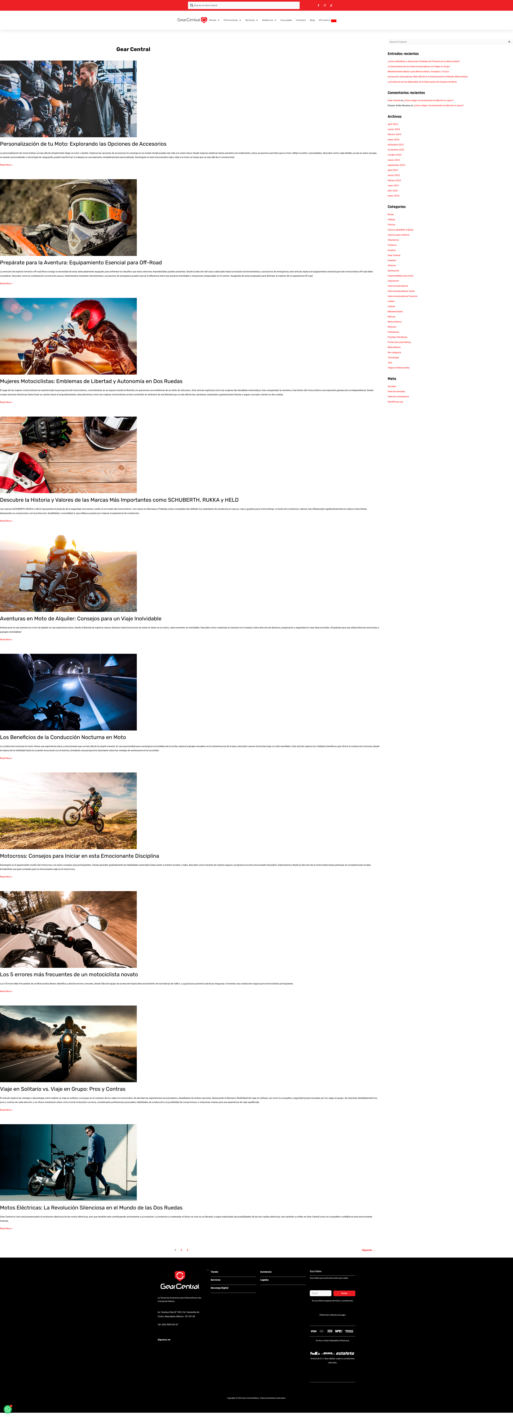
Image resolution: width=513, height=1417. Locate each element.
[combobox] (244, 5)
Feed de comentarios (398, 396)
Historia (392, 265)
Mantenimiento (395, 311)
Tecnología (393, 357)
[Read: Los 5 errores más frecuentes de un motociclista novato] (68, 929)
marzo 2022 (394, 175)
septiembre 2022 (396, 165)
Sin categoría (394, 352)
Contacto (301, 20)
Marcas (391, 316)
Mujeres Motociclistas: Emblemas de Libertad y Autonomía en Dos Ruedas (91, 381)
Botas (391, 214)
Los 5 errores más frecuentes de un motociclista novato (69, 974)
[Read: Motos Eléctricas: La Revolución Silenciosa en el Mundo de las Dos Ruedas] (68, 1162)
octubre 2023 (394, 154)
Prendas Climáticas (397, 337)
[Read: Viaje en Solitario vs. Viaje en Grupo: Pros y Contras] (68, 1043)
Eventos (392, 250)
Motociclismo (395, 321)
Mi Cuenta (324, 20)
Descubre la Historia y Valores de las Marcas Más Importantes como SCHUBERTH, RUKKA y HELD (119, 500)
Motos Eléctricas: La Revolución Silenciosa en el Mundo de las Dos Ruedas (91, 1208)
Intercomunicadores (398, 286)
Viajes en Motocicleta (398, 367)
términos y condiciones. (342, 1300)
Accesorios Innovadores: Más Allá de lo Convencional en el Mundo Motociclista (428, 76)
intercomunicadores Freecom (402, 296)
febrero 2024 (394, 134)
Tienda (212, 20)
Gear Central (394, 100)
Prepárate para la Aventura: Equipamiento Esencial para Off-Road (81, 262)
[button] (8, 1409)
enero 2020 (393, 195)
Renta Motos (394, 347)
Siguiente (368, 1250)
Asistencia (267, 20)
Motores (392, 326)
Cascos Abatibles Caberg (400, 229)
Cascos (391, 224)
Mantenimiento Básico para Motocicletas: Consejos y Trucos (418, 71)
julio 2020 (393, 190)
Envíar (344, 1293)
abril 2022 (393, 170)
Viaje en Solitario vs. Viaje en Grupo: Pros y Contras (62, 1089)
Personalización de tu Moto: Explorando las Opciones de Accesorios (83, 144)
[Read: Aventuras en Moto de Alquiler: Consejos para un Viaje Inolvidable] (68, 573)
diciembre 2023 (396, 144)
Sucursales (286, 20)
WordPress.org (395, 401)
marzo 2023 (394, 160)
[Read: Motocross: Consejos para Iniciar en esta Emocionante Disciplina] (68, 810)
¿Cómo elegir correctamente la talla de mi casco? (429, 100)
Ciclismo (392, 245)
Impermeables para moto (400, 275)
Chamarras (393, 240)
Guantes (392, 260)
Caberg (391, 219)
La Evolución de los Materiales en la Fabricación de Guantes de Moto (422, 81)
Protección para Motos (399, 342)
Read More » (6, 164)
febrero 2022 (394, 180)
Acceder (392, 386)
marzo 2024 (394, 129)
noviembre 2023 (396, 149)
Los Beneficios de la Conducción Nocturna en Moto (63, 737)
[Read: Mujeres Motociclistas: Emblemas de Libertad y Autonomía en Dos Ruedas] (68, 336)
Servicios (250, 20)
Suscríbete (315, 1271)
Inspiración (393, 280)
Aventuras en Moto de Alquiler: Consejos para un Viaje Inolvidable (80, 618)
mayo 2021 (393, 185)
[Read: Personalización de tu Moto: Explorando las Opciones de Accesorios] (68, 98)
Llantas (391, 306)
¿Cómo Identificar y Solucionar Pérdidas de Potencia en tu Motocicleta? (424, 61)
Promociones (231, 20)
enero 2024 (393, 139)
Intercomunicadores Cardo (401, 291)
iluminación (393, 270)
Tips (390, 362)
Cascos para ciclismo (398, 234)
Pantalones (393, 332)
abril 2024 (393, 124)
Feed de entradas (396, 391)
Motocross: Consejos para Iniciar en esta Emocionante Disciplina (79, 856)
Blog (312, 20)
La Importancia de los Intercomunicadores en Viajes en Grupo (419, 66)
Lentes (391, 301)
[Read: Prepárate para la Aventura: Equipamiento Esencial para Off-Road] (68, 217)
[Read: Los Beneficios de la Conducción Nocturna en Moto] (68, 692)
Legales (264, 1280)
